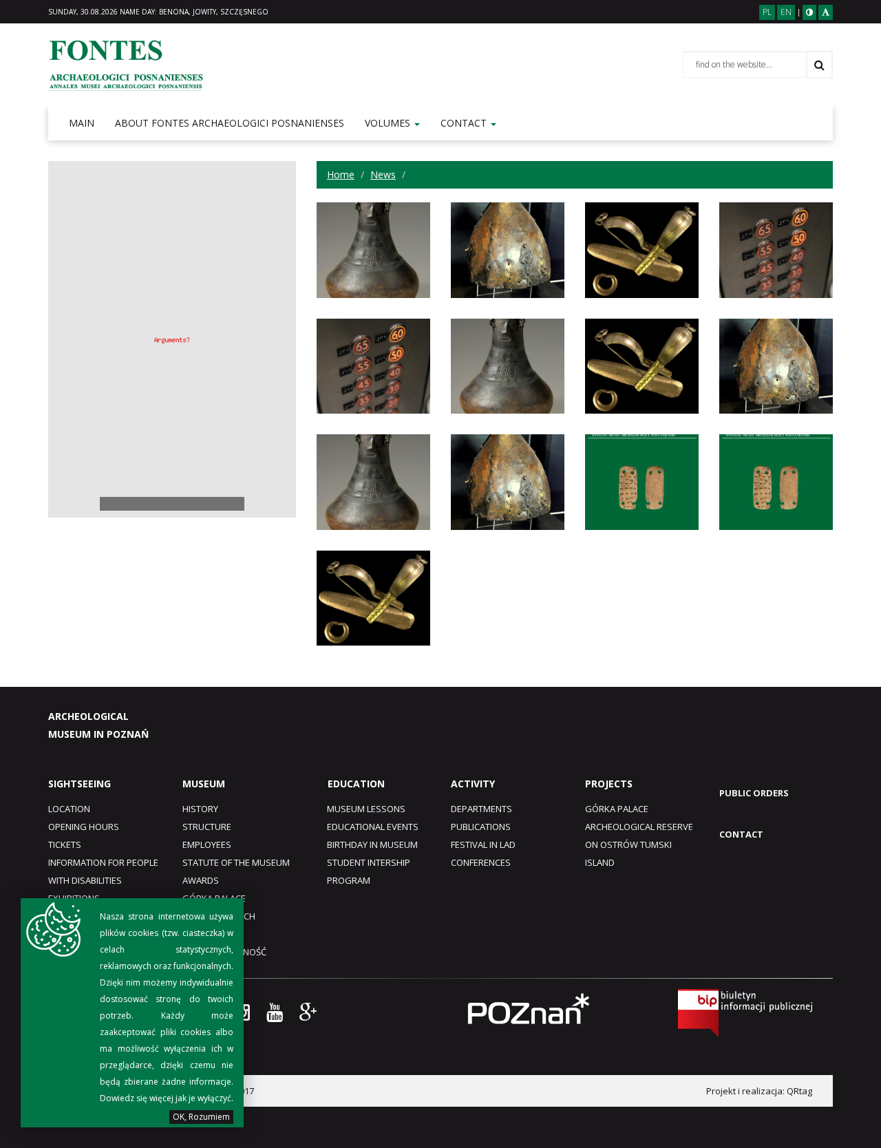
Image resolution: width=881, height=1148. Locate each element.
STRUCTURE (206, 826)
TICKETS (64, 844)
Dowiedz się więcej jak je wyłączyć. (166, 1098)
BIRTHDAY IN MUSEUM (372, 844)
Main (81, 122)
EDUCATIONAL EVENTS (372, 826)
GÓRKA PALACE (616, 808)
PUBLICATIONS (481, 826)
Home (340, 174)
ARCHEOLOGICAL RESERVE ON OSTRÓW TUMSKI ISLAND (639, 844)
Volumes (389, 122)
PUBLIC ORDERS (754, 793)
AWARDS (200, 880)
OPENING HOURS (83, 826)
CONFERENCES (481, 862)
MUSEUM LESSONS (366, 808)
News (383, 174)
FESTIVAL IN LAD (483, 844)
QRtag (799, 1091)
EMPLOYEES (206, 844)
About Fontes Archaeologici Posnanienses (229, 122)
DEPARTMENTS (481, 808)
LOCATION (69, 808)
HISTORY (200, 808)
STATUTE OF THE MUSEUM (236, 862)
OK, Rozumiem (201, 1117)
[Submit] (819, 65)
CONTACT (741, 834)
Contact (464, 122)
